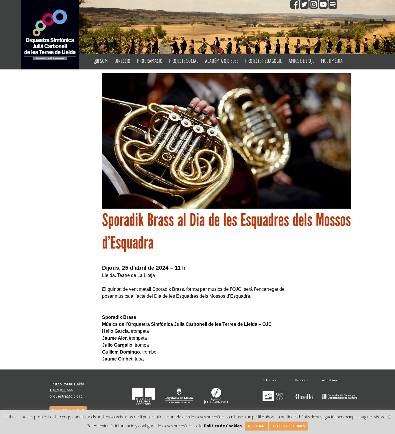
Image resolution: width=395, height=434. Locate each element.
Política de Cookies (223, 426)
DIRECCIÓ (122, 61)
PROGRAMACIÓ (150, 61)
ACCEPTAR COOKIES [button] (289, 426)
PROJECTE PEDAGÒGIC (263, 61)
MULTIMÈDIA (332, 61)
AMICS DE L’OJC (301, 61)
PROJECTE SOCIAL (183, 61)
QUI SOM (100, 61)
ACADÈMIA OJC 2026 (222, 61)
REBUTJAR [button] (256, 426)
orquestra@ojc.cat (65, 396)
